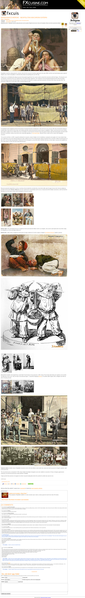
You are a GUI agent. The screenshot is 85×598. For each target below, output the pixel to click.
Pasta (7, 20)
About (27, 7)
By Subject (17, 499)
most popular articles (36, 488)
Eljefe (9, 563)
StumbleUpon (23, 483)
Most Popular (5, 499)
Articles (24, 7)
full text (40, 376)
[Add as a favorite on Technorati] (30, 483)
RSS (78, 30)
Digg (10, 483)
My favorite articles (25, 20)
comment (22, 488)
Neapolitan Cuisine (17, 20)
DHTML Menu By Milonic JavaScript (46, 597)
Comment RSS (34, 571)
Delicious (5, 483)
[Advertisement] (74, 53)
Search (30, 7)
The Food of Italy (35, 133)
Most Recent (12, 499)
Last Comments (25, 499)
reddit (14, 483)
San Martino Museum (49, 232)
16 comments (8, 21)
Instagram (78, 22)
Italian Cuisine (11, 20)
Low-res (63, 26)
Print (66, 26)
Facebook (18, 483)
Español (34, 7)
